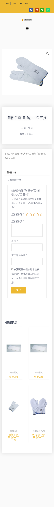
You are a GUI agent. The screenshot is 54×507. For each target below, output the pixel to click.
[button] (27, 28)
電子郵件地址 (19, 255)
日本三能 (15, 153)
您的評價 (17, 221)
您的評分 (17, 214)
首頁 (6, 153)
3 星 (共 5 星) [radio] (34, 214)
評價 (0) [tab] (11, 173)
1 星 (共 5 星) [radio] (27, 214)
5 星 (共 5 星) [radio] (41, 214)
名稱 (14, 241)
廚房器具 (25, 153)
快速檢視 (13, 366)
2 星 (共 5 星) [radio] (30, 214)
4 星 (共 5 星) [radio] (37, 214)
